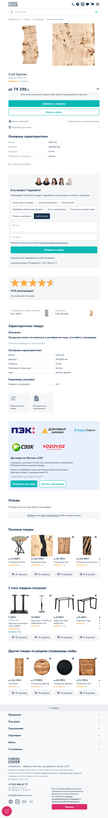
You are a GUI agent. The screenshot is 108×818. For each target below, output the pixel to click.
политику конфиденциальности (54, 242)
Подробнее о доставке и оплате (26, 476)
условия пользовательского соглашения (65, 797)
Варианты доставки (21, 127)
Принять (69, 806)
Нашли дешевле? (20, 121)
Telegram (77, 4)
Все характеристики (19, 164)
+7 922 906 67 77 (73, 4)
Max (82, 4)
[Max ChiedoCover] (17, 801)
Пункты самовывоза (52, 484)
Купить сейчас (54, 112)
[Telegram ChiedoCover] (10, 801)
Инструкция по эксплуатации (39, 407)
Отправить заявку (54, 249)
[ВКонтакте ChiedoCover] (31, 801)
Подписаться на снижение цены (84, 121)
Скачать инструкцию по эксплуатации (26, 343)
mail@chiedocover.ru (20, 795)
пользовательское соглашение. (70, 773)
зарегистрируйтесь (49, 515)
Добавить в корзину (54, 103)
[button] (97, 4)
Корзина (92, 4)
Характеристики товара (17, 407)
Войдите (31, 515)
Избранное (87, 4)
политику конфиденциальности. (66, 801)
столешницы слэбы (62, 651)
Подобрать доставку (24, 484)
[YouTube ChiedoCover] (24, 801)
